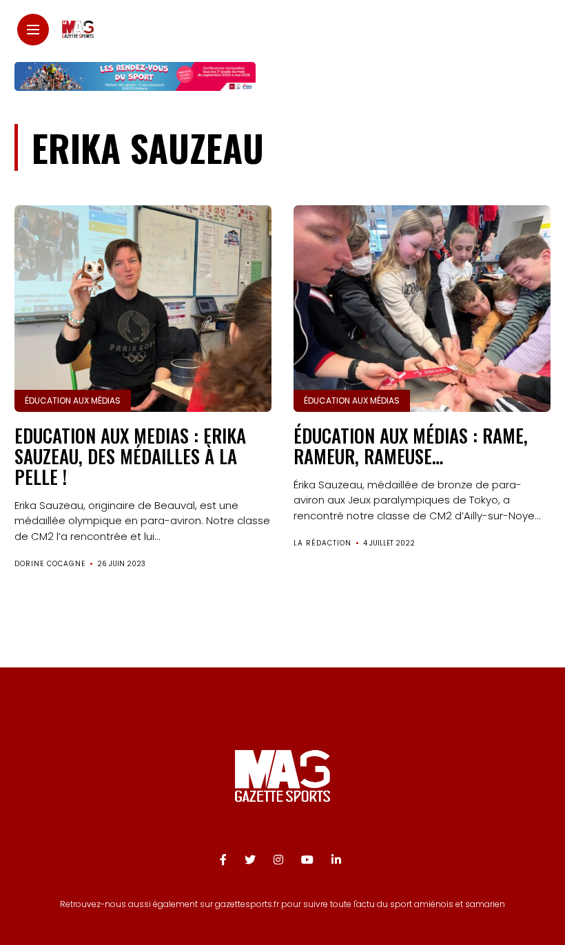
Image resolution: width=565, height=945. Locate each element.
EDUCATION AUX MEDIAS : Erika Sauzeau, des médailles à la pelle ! (130, 456)
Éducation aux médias (73, 400)
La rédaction (322, 543)
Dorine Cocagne (49, 564)
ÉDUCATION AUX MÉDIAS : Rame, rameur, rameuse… (411, 446)
